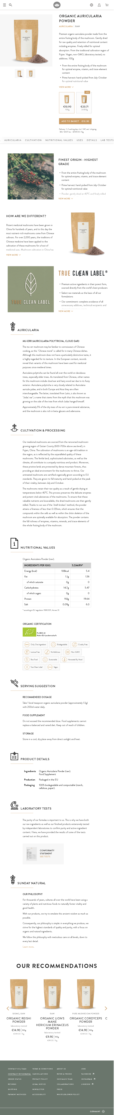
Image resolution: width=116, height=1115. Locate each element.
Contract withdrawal (19, 1074)
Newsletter (38, 1089)
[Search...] (10, 5)
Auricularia (66, 26)
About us (61, 1069)
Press (60, 1089)
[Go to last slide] (12, 1008)
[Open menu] (4, 5)
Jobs (83, 1069)
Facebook (86, 1074)
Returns (12, 1084)
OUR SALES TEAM (65, 1079)
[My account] (99, 4)
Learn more (28, 946)
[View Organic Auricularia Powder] (30, 73)
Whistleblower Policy (68, 1094)
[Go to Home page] (57, 5)
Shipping (12, 1089)
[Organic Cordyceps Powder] (86, 994)
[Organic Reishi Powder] (19, 994)
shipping (93, 129)
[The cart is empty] (106, 5)
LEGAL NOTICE (39, 1084)
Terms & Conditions (42, 1069)
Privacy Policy (40, 1079)
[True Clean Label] (83, 273)
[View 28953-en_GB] (19, 73)
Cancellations (40, 1074)
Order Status (15, 1079)
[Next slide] (101, 1008)
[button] (19, 73)
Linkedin (85, 1084)
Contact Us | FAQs (17, 1069)
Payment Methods (17, 1094)
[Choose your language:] (91, 4)
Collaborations (65, 1084)
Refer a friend (64, 1074)
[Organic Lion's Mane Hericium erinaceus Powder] (52, 994)
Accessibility (39, 1094)
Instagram (86, 1079)
